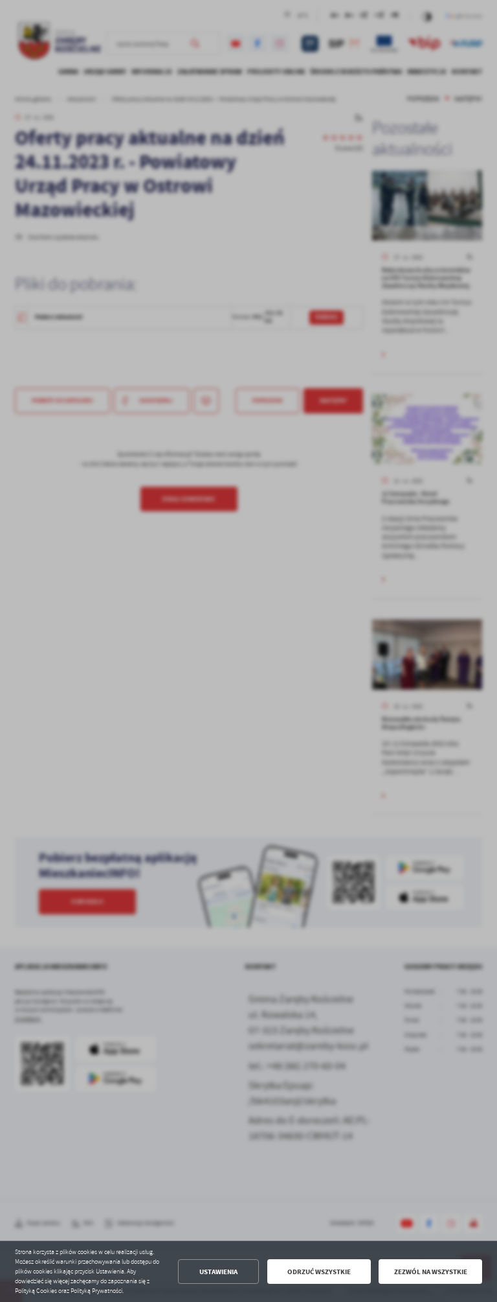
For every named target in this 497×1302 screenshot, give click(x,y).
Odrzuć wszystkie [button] (319, 1272)
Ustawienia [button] (218, 1272)
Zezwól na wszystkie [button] (430, 1272)
